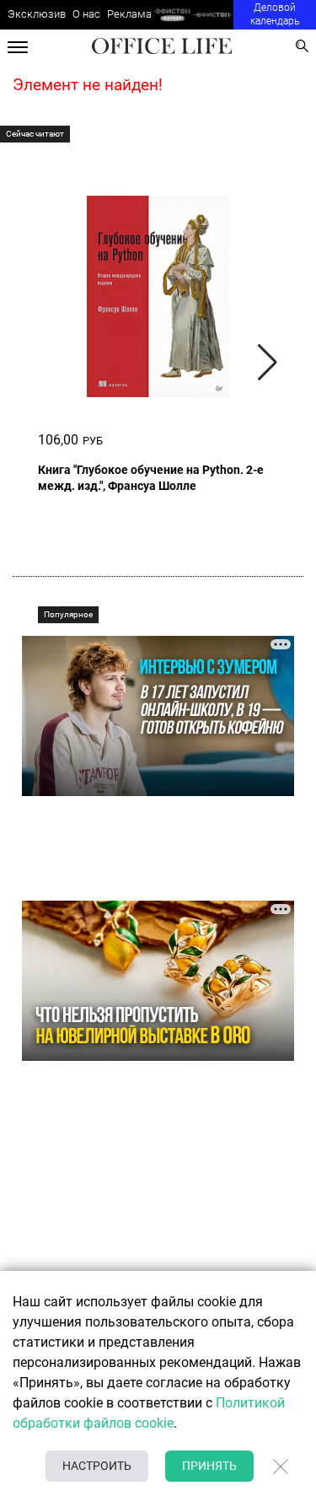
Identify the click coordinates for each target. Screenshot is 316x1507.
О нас (86, 14)
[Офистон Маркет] (172, 15)
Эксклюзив (37, 14)
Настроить (96, 1465)
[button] (267, 362)
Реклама (129, 14)
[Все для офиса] (213, 15)
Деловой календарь (274, 14)
